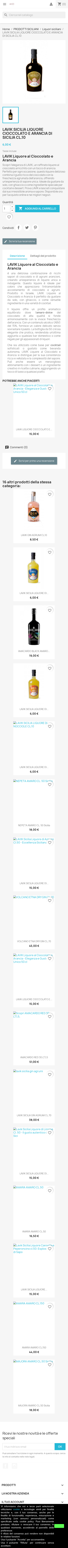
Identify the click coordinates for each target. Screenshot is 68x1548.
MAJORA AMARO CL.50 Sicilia (34, 1405)
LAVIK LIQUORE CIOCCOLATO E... (34, 429)
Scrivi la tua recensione (21, 241)
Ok (59, 1526)
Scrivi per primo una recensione (36, 460)
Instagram (14, 1466)
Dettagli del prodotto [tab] (43, 256)
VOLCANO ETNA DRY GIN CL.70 (34, 941)
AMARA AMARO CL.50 (34, 1231)
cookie (16, 1509)
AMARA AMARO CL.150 (34, 1347)
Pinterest (35, 227)
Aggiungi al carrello (37, 208)
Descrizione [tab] (17, 256)
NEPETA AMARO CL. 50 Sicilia (34, 825)
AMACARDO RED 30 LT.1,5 (34, 1057)
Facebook (5, 1466)
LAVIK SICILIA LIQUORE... (34, 1289)
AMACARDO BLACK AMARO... (34, 651)
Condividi (18, 227)
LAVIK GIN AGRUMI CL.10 (34, 535)
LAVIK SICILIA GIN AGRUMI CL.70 (34, 1115)
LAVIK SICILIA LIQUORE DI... (34, 593)
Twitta (27, 227)
